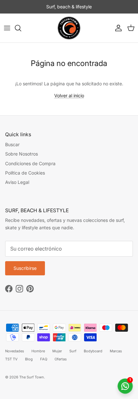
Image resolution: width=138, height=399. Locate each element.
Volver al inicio (69, 95)
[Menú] (7, 28)
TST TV (11, 359)
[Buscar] (21, 28)
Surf (72, 351)
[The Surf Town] (69, 28)
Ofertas (61, 359)
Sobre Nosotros (21, 154)
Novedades (14, 351)
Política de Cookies (25, 173)
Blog (29, 359)
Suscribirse (25, 268)
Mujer (57, 351)
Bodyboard (93, 351)
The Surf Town (31, 377)
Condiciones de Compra (30, 163)
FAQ (43, 359)
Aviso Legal (17, 182)
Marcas (116, 351)
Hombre (38, 351)
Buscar (12, 144)
